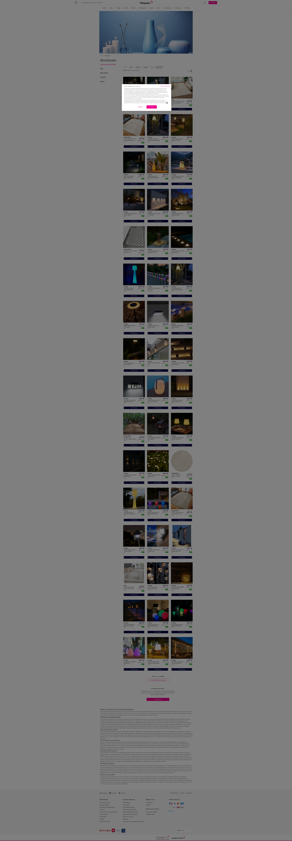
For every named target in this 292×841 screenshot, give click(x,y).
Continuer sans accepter (165, 86)
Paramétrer (140, 106)
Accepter (152, 106)
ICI (167, 102)
